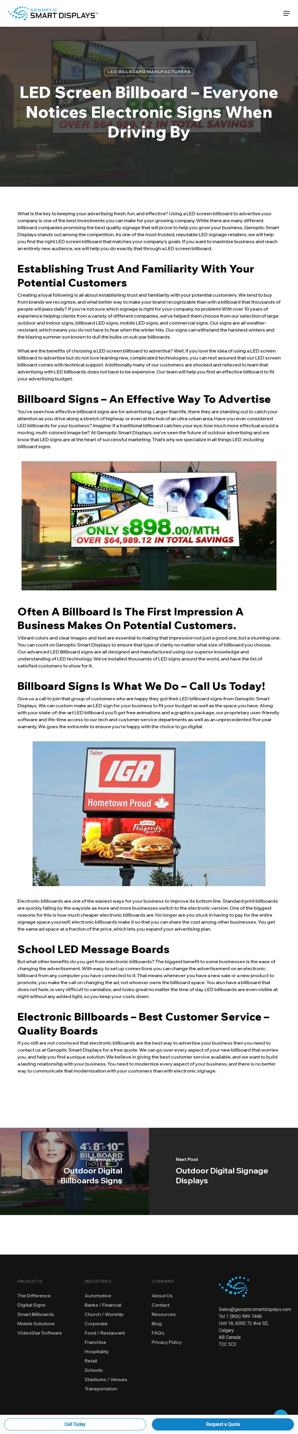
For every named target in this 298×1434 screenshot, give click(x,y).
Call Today (75, 1424)
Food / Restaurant (105, 1333)
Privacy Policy (167, 1342)
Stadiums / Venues (106, 1379)
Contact (160, 1305)
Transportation (101, 1389)
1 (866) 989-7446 (244, 1316)
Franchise (95, 1342)
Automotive (98, 1295)
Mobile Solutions (36, 1323)
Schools (94, 1370)
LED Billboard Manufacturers (149, 72)
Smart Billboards (35, 1314)
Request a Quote (223, 1424)
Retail (91, 1361)
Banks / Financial (103, 1305)
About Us (162, 1295)
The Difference (34, 1295)
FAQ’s (158, 1333)
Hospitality (97, 1351)
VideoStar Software (39, 1333)
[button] (286, 13)
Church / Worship (104, 1314)
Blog (157, 1323)
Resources (164, 1314)
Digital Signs (31, 1305)
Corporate (96, 1323)
